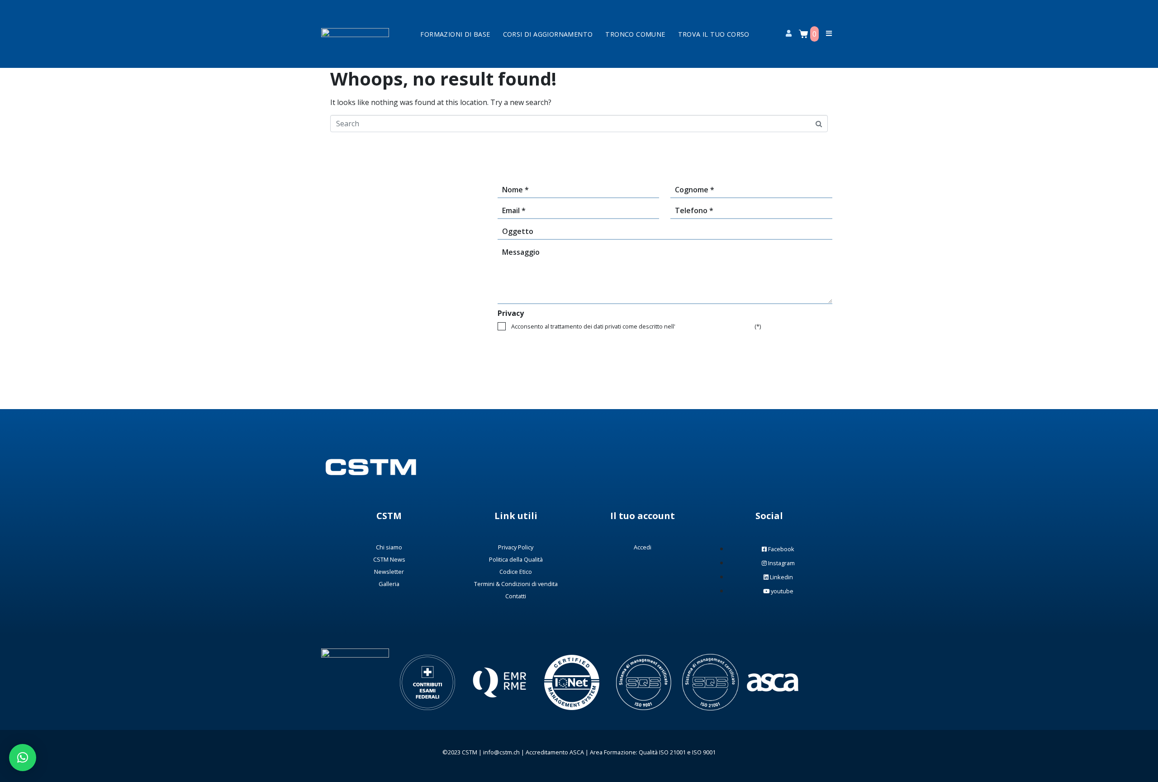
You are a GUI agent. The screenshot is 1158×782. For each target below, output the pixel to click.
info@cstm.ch (501, 752)
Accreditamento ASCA (555, 752)
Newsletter (389, 571)
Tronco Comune (635, 34)
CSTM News (389, 559)
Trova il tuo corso (714, 34)
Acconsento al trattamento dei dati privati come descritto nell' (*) (636, 326)
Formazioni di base (455, 34)
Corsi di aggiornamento (548, 34)
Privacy (511, 313)
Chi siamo (389, 547)
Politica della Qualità (516, 559)
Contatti (515, 596)
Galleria (389, 584)
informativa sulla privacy (714, 326)
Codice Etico (515, 571)
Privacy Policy (515, 547)
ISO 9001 (704, 752)
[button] (22, 757)
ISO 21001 (672, 752)
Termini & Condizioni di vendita (516, 584)
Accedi (642, 547)
